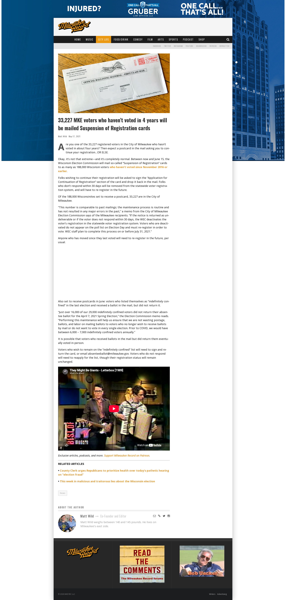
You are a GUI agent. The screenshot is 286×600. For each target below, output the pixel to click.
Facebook (157, 46)
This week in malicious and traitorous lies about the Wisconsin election (107, 481)
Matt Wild (62, 136)
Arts (161, 39)
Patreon (213, 46)
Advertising (222, 594)
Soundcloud (201, 46)
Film (150, 39)
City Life (103, 39)
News (62, 493)
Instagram (178, 46)
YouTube (189, 46)
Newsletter (224, 46)
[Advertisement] (114, 272)
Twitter (167, 46)
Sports (173, 39)
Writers (212, 594)
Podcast (188, 39)
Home (77, 39)
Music (89, 39)
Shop (202, 39)
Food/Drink (121, 39)
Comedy (138, 39)
